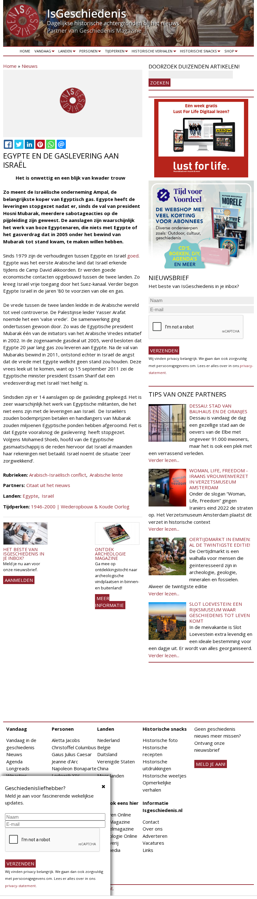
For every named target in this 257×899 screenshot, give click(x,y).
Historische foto (160, 740)
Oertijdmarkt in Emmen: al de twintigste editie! (219, 542)
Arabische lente (106, 475)
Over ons (153, 829)
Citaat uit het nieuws (48, 485)
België (104, 747)
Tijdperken (113, 52)
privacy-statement (20, 885)
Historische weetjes (164, 775)
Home (25, 51)
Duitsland (107, 754)
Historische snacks (197, 52)
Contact (151, 822)
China (102, 768)
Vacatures (153, 843)
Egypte (30, 496)
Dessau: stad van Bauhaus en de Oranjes (218, 408)
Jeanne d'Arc (65, 761)
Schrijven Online (114, 814)
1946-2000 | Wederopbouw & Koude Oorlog (80, 506)
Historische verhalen (151, 52)
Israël (48, 496)
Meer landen (110, 775)
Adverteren (155, 836)
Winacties (16, 775)
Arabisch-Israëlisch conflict (57, 475)
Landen (64, 52)
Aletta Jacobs (66, 740)
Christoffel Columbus (74, 747)
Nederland (108, 740)
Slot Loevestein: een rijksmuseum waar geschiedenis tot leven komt (219, 612)
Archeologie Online (117, 836)
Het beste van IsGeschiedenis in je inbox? (23, 553)
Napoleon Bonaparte (74, 768)
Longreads (17, 768)
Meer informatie (109, 602)
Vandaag (41, 52)
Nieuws (30, 66)
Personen (87, 52)
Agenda (14, 761)
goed (133, 255)
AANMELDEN (19, 580)
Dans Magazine (113, 822)
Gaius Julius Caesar (72, 754)
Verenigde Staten (116, 761)
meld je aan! (210, 764)
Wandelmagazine (115, 829)
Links (148, 850)
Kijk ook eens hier (118, 803)
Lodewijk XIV (65, 775)
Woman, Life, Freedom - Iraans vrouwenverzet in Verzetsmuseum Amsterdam (218, 478)
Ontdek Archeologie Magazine (110, 553)
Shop (228, 52)
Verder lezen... (164, 460)
